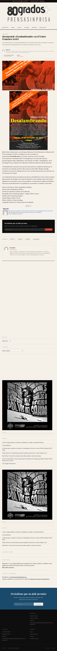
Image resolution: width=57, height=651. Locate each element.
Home (31, 631)
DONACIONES (34, 616)
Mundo (13, 27)
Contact (32, 636)
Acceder (53, 648)
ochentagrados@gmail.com (18, 577)
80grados (8, 49)
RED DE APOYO (42, 27)
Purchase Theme (34, 638)
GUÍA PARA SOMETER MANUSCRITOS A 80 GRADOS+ (41, 623)
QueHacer (34, 27)
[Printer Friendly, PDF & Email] (28, 206)
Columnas (26, 27)
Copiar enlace (36, 239)
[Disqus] (28, 280)
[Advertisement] (28, 366)
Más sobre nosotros (8, 567)
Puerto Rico (5, 27)
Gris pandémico (6, 445)
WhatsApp (28, 239)
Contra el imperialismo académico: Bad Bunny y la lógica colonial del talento (23, 442)
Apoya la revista (34, 1)
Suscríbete (42, 1)
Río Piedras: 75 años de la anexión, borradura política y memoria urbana (21, 456)
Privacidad (48, 648)
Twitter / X (12, 239)
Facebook (20, 239)
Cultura (19, 27)
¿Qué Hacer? (5, 34)
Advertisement (33, 634)
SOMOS (32, 620)
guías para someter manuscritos (39, 579)
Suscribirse (48, 229)
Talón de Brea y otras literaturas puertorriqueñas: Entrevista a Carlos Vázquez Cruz (24, 453)
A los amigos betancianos (9, 463)
